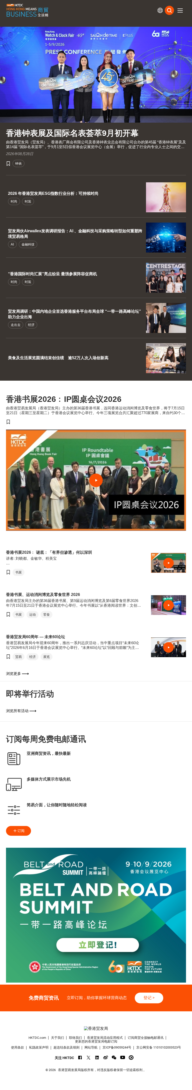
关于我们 (57, 1038)
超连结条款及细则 (67, 1047)
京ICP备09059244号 (116, 1047)
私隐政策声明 (38, 1047)
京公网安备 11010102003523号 (158, 1047)
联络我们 (75, 1038)
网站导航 (91, 1047)
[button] (180, 10)
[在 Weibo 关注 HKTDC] (105, 1057)
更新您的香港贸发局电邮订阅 (96, 1041)
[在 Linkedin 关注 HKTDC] (97, 1057)
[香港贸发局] (96, 1028)
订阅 (21, 831)
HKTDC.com (37, 1038)
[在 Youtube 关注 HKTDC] (122, 1057)
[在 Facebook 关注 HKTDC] (80, 1057)
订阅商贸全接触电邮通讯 (146, 1038)
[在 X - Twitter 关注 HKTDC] (88, 1057)
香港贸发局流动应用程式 (105, 1038)
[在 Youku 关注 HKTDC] (131, 1057)
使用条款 (17, 1047)
